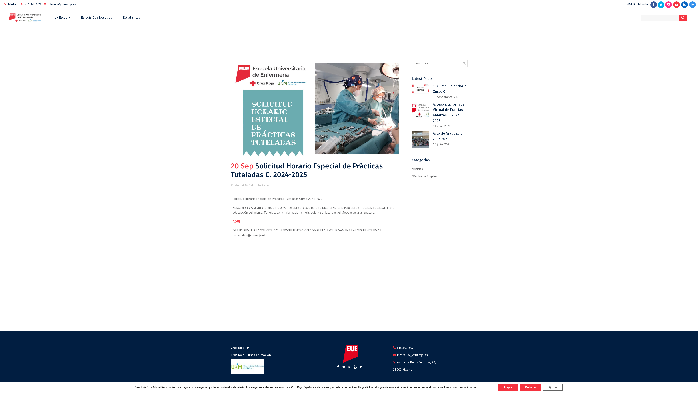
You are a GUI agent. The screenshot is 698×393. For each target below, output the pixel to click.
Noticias (264, 185)
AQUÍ (236, 221)
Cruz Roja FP (240, 348)
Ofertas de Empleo (424, 176)
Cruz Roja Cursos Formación (251, 355)
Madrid (12, 4)
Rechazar (530, 387)
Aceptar (508, 387)
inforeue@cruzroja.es (62, 4)
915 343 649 (33, 4)
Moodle (643, 4)
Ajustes (552, 387)
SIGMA (631, 4)
